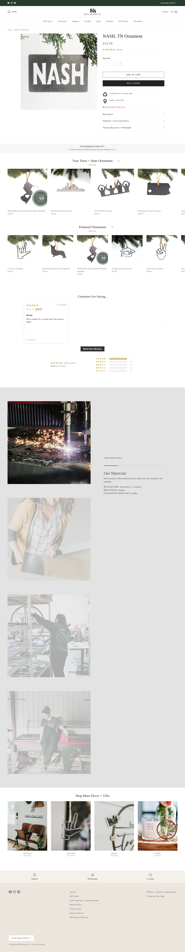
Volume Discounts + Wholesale (117, 127)
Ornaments (62, 21)
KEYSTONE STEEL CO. (115, 107)
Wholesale (137, 21)
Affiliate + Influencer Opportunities (161, 892)
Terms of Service (76, 913)
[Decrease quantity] (106, 64)
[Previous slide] (21, 326)
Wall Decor (48, 21)
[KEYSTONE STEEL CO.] (92, 12)
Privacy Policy (76, 908)
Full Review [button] (31, 339)
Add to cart (133, 74)
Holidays (109, 21)
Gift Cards (74, 896)
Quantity (106, 58)
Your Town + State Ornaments (92, 161)
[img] (32, 305)
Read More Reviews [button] (92, 348)
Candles (87, 21)
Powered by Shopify (38, 944)
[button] (109, 49)
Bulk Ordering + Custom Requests (84, 900)
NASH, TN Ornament (21, 30)
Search (73, 892)
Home (10, 30)
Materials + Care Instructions (116, 120)
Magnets (75, 21)
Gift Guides (123, 21)
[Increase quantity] (120, 64)
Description (108, 114)
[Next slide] (164, 326)
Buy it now (133, 83)
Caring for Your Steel (155, 896)
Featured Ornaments (92, 227)
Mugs (98, 21)
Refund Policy (75, 904)
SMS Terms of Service (79, 917)
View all (92, 165)
